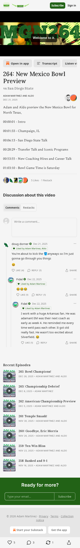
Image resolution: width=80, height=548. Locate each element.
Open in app (20, 63)
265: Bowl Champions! (35, 371)
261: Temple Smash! (33, 416)
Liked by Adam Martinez (33, 283)
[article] (40, 376)
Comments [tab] (12, 207)
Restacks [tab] (28, 207)
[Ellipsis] (75, 243)
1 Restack (46, 180)
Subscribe (57, 5)
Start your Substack (30, 530)
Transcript (49, 63)
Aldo (31, 95)
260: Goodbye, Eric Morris (38, 431)
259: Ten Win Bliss (32, 446)
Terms (54, 516)
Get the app (59, 530)
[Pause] (4, 52)
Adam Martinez (12, 95)
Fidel (19, 279)
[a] (9, 376)
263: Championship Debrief (39, 386)
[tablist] (20, 208)
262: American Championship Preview (47, 401)
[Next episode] (12, 52)
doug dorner (20, 244)
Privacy (43, 516)
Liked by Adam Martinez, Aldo (31, 248)
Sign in (72, 5)
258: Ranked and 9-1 (33, 461)
